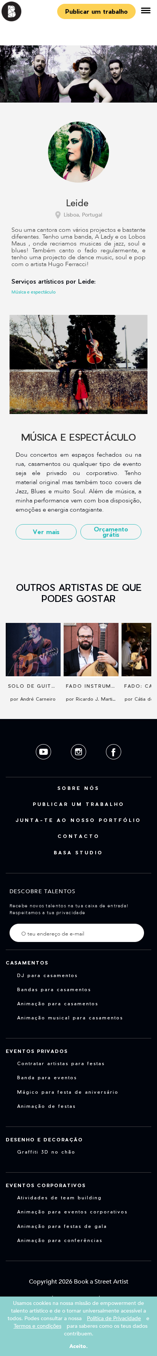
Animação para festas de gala (62, 1226)
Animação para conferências (60, 1240)
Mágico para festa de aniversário (68, 1091)
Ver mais (46, 531)
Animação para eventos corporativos (72, 1211)
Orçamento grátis (111, 531)
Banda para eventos (47, 1077)
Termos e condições (37, 1326)
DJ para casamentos (47, 975)
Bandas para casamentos (54, 989)
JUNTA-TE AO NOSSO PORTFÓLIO (78, 820)
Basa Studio (78, 852)
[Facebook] (113, 765)
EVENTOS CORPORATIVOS (46, 1185)
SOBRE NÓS (78, 788)
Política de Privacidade (114, 1318)
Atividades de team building (59, 1197)
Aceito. (78, 1346)
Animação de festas (46, 1106)
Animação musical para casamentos (70, 1017)
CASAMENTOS (27, 962)
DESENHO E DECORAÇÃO (44, 1139)
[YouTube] (44, 765)
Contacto (79, 836)
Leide (77, 203)
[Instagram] (79, 765)
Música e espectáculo (33, 292)
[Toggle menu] (145, 11)
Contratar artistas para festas (61, 1063)
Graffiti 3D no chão (46, 1151)
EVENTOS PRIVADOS (37, 1051)
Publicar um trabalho (96, 11)
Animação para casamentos (57, 1003)
